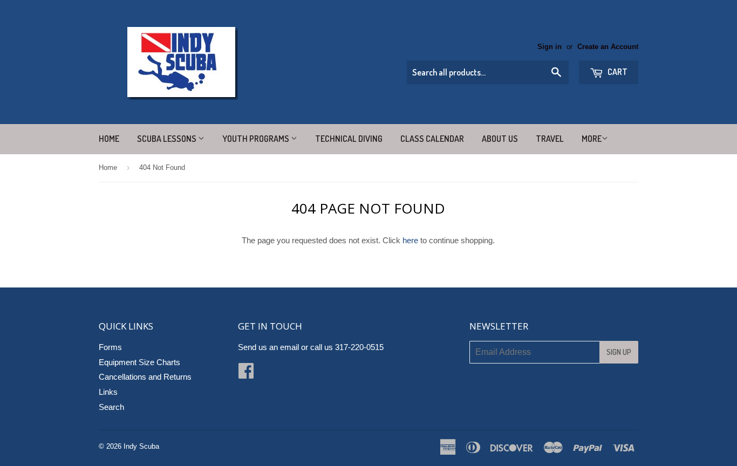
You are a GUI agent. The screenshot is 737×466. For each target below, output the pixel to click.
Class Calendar (432, 138)
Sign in (549, 47)
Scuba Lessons (167, 138)
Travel (550, 138)
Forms (110, 347)
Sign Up (618, 352)
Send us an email (268, 347)
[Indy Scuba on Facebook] (246, 374)
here (410, 240)
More (592, 138)
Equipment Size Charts (139, 362)
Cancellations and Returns (145, 376)
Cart (616, 71)
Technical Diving (349, 138)
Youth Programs (256, 138)
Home (109, 138)
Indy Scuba (141, 446)
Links (108, 391)
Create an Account (607, 47)
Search (111, 407)
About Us (500, 138)
